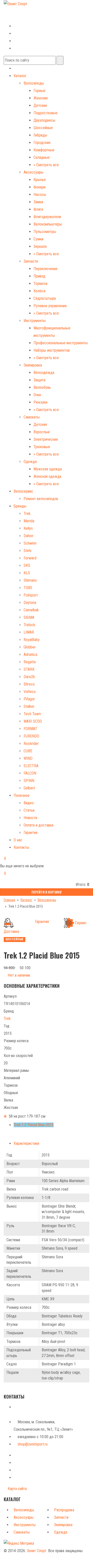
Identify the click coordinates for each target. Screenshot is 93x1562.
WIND (28, 758)
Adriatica (30, 654)
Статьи (29, 810)
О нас (18, 840)
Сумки (38, 239)
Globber (30, 647)
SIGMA (29, 617)
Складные (41, 157)
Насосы (39, 194)
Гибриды (40, 135)
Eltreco (29, 684)
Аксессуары (33, 172)
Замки (38, 202)
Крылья (39, 179)
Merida (29, 521)
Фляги (38, 209)
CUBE (28, 751)
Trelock (29, 624)
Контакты (21, 847)
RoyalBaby (32, 639)
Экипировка (33, 365)
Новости (30, 817)
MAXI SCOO (33, 721)
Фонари (39, 187)
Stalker (29, 706)
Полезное (22, 795)
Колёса (39, 291)
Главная (9, 900)
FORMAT (30, 728)
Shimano (30, 580)
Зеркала (40, 246)
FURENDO (31, 736)
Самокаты (32, 417)
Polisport (31, 595)
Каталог (20, 75)
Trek (27, 513)
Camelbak (31, 610)
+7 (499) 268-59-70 (23, 10)
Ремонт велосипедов (41, 498)
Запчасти (31, 261)
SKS (27, 565)
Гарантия (30, 832)
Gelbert (29, 788)
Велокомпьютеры (47, 224)
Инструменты (35, 320)
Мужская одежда (47, 469)
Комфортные (43, 150)
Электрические (45, 439)
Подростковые (45, 113)
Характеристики (26, 1143)
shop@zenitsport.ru (33, 1444)
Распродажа (64, 1510)
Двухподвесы (44, 120)
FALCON (30, 773)
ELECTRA (31, 765)
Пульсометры (44, 231)
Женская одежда (47, 476)
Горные (39, 90)
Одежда (30, 461)
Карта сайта (17, 1488)
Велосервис (23, 491)
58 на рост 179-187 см (27, 1116)
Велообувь (42, 387)
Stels (27, 550)
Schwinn (30, 543)
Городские (42, 142)
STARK (29, 669)
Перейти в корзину (46, 892)
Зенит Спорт (36, 1550)
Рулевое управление (50, 305)
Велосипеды (34, 83)
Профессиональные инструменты (60, 343)
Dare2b (29, 676)
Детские (40, 105)
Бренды (20, 506)
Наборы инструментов (51, 350)
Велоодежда (43, 372)
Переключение (45, 268)
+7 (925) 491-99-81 (19, 18)
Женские (40, 98)
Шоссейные (43, 127)
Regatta (30, 662)
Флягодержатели (47, 216)
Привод (39, 276)
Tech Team (32, 714)
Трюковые (41, 446)
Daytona (30, 602)
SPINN (29, 780)
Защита (39, 380)
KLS (27, 573)
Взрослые (41, 432)
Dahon (28, 535)
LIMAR (29, 632)
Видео (29, 803)
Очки (37, 394)
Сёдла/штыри (44, 298)
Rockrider (31, 743)
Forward (30, 558)
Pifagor (29, 699)
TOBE (28, 587)
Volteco (30, 691)
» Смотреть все (46, 164)
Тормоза (40, 283)
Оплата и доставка (38, 825)
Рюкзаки (40, 402)
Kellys (28, 528)
